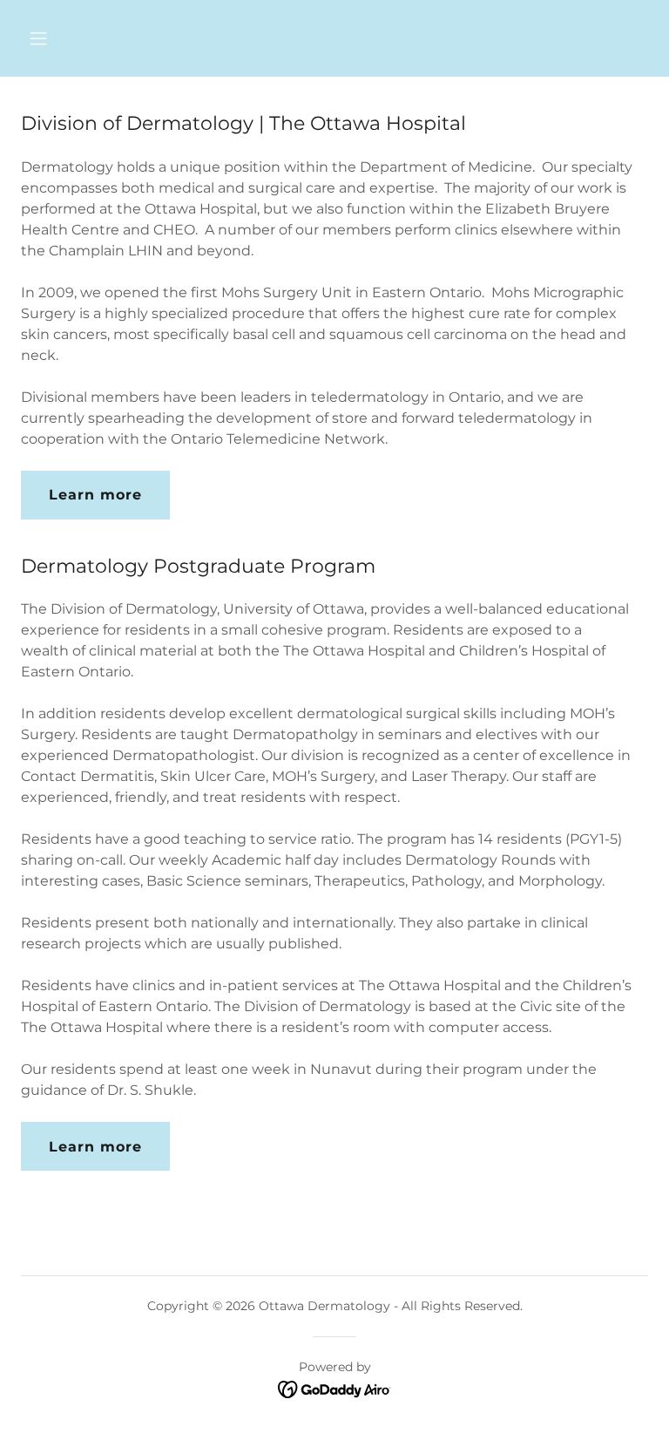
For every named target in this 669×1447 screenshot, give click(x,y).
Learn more (95, 494)
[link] (335, 1388)
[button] (93, 38)
